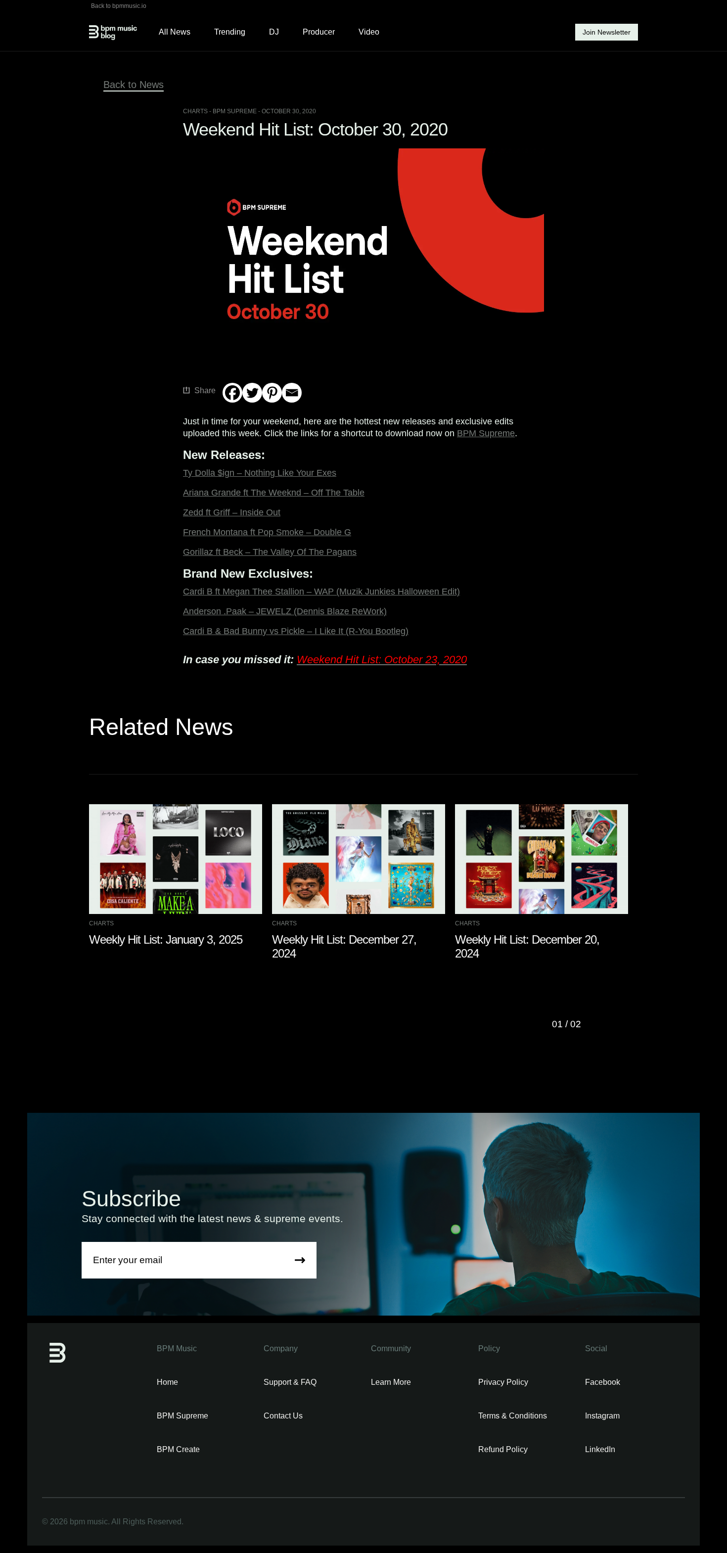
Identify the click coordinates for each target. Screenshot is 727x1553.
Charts (195, 111)
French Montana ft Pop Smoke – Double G (267, 532)
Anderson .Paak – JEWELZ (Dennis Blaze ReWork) (285, 611)
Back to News (133, 84)
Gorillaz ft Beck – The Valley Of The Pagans (270, 552)
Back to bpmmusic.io (118, 5)
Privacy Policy (503, 1382)
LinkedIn (600, 1449)
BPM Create (178, 1449)
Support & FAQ (290, 1382)
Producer (319, 32)
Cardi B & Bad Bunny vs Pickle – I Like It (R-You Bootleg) (296, 631)
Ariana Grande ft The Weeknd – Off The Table (273, 493)
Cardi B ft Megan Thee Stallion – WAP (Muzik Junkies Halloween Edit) (321, 591)
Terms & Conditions (512, 1416)
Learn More (391, 1382)
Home (167, 1382)
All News (174, 32)
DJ (274, 32)
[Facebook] (232, 393)
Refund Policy (503, 1449)
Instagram (602, 1416)
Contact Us (283, 1416)
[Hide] (226, 412)
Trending (229, 32)
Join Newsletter (607, 32)
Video (369, 32)
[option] (180, 875)
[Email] (292, 393)
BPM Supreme (486, 433)
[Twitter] (252, 393)
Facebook (602, 1382)
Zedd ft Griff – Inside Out (231, 512)
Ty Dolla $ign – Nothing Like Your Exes (259, 473)
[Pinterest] (272, 393)
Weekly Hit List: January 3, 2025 (165, 939)
